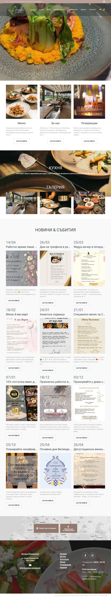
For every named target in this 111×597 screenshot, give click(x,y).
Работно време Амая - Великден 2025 (31, 247)
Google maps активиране (47, 528)
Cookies (82, 595)
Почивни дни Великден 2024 (59, 449)
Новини (63, 567)
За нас (55, 123)
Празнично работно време (57, 382)
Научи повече (21, 141)
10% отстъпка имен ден (22, 382)
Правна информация (75, 595)
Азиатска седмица (52, 314)
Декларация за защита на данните (61, 595)
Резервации (89, 123)
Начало (63, 554)
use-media (103, 595)
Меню (22, 123)
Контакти (64, 559)
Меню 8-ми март (17, 314)
